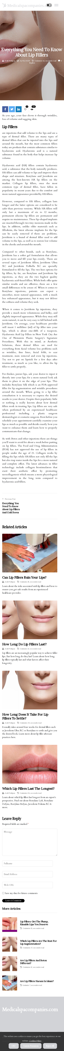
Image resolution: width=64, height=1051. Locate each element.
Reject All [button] (50, 1046)
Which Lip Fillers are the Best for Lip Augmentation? (38, 942)
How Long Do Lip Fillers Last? (24, 644)
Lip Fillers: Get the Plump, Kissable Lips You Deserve (34, 923)
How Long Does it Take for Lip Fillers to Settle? (25, 716)
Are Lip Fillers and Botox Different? (33, 962)
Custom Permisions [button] (31, 1046)
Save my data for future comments (21, 893)
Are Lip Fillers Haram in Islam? (37, 981)
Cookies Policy (35, 1040)
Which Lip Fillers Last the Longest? (28, 788)
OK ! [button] (14, 1046)
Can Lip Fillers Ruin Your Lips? (24, 577)
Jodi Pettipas (10, 61)
